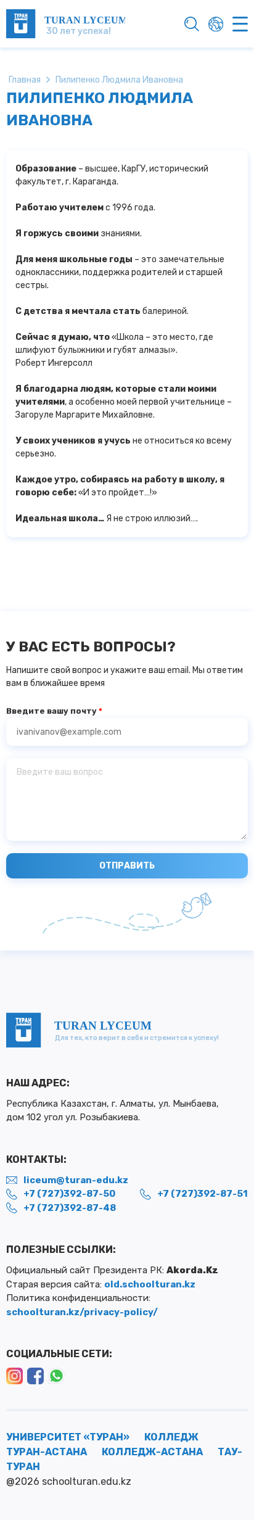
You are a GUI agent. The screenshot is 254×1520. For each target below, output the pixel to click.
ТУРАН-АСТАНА (46, 1452)
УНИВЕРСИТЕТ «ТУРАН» (67, 1437)
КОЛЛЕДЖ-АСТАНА (152, 1452)
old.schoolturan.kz (149, 1284)
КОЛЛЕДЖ (171, 1437)
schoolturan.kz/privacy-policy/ (82, 1312)
